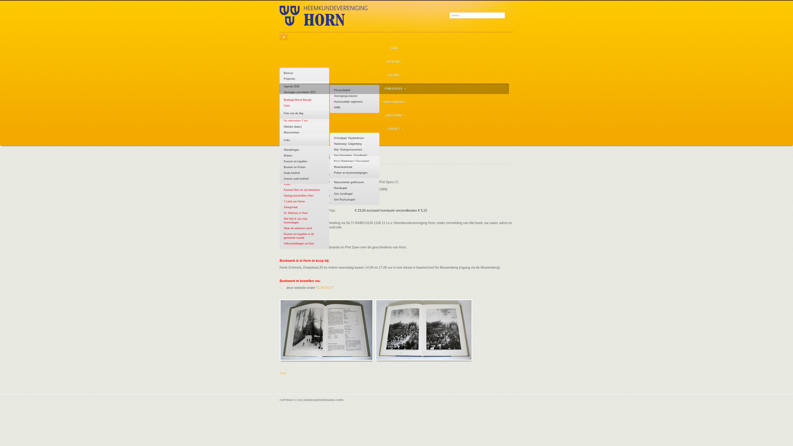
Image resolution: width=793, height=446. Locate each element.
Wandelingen (291, 149)
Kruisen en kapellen (295, 161)
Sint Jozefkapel (343, 193)
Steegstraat (291, 207)
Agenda (393, 75)
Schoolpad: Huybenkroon (349, 138)
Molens (288, 155)
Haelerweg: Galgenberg (348, 143)
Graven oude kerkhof (296, 178)
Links (287, 140)
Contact (393, 128)
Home (394, 48)
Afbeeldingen (393, 102)
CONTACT (325, 287)
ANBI (337, 107)
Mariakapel (340, 188)
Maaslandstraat (343, 166)
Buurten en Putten (294, 167)
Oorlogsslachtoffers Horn (298, 195)
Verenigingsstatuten (345, 95)
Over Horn (394, 115)
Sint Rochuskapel (344, 199)
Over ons (393, 61)
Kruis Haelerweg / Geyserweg (351, 161)
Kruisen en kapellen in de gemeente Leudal (299, 235)
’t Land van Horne (294, 201)
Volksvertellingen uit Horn (299, 243)
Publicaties (393, 88)
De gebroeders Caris (296, 120)
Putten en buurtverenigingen (350, 172)
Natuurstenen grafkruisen (349, 182)
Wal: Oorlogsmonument (348, 149)
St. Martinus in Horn (296, 213)
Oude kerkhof (292, 172)
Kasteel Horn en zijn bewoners (302, 189)
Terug (283, 373)
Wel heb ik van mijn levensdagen (295, 220)
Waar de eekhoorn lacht (298, 228)
